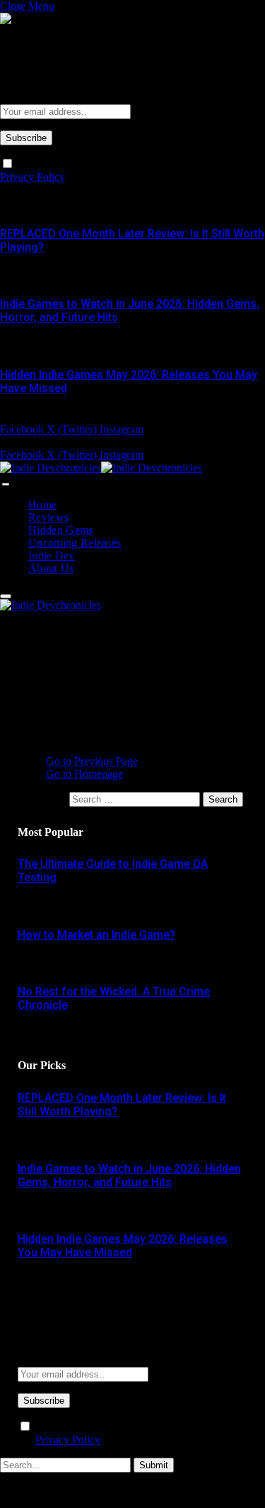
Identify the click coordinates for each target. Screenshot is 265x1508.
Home (42, 504)
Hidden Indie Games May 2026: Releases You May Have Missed (123, 1245)
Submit (153, 1465)
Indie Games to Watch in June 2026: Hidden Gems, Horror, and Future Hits (129, 1175)
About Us (51, 568)
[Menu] (5, 484)
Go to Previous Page (92, 761)
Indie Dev (51, 555)
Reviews (48, 517)
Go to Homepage (84, 774)
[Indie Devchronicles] (101, 468)
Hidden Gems (60, 530)
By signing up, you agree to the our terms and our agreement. (128, 1433)
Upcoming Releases (74, 543)
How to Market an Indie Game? (96, 935)
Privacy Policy (32, 177)
